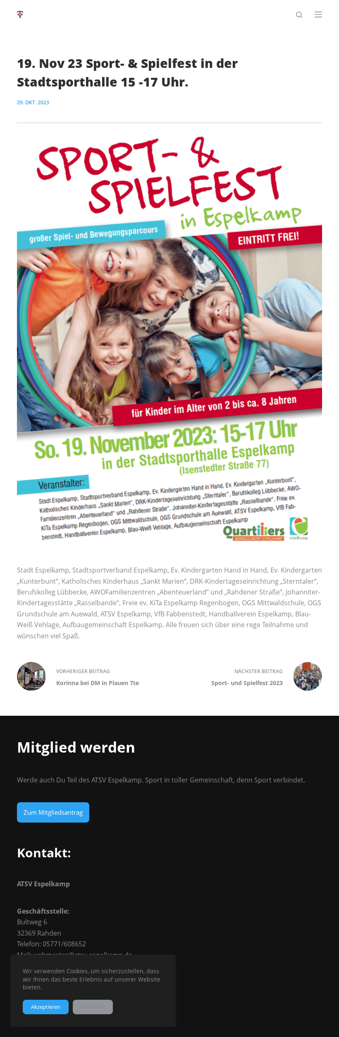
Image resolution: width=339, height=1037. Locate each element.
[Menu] (318, 14)
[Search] (299, 15)
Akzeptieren (45, 1007)
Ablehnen (93, 1007)
